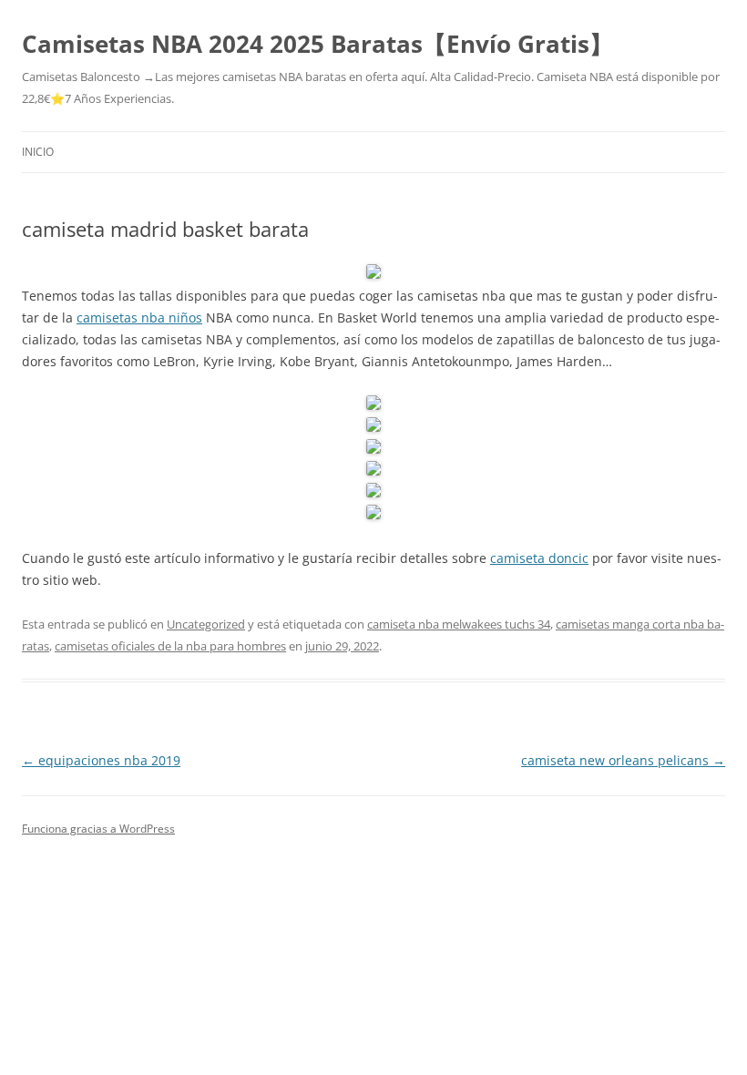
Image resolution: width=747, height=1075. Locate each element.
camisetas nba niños (139, 317)
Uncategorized (206, 624)
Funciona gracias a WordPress (98, 828)
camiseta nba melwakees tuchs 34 (458, 624)
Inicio (38, 151)
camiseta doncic (539, 558)
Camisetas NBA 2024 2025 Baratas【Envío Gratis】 (317, 43)
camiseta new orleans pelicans (623, 760)
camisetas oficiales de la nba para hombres (170, 646)
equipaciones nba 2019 (101, 760)
